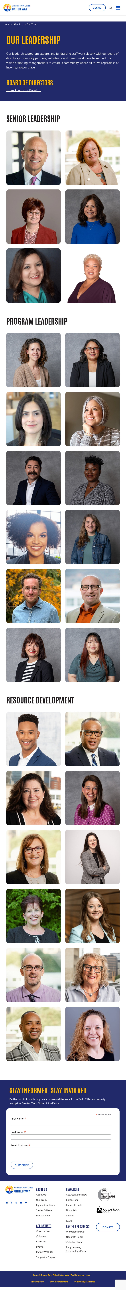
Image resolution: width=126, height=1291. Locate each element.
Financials (71, 1210)
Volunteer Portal (74, 1242)
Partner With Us (44, 1252)
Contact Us (72, 1199)
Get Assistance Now (76, 1194)
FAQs (69, 1220)
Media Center (43, 1215)
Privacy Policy (37, 1281)
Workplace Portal (75, 1231)
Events (39, 1246)
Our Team (41, 1199)
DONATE (97, 8)
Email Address (20, 1145)
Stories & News (44, 1210)
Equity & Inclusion (45, 1205)
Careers (70, 1215)
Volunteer (41, 1236)
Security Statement (59, 1281)
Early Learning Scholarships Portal (76, 1249)
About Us (18, 24)
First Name (18, 1118)
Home (7, 24)
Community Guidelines (84, 1281)
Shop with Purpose (46, 1257)
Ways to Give (43, 1231)
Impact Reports (74, 1205)
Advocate (41, 1241)
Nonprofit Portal (74, 1236)
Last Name (18, 1132)
